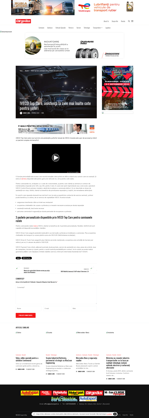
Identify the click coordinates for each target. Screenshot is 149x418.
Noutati (27, 71)
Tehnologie (54, 355)
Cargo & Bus (26, 113)
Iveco (18, 258)
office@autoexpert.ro (51, 404)
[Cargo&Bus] (94, 393)
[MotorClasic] (114, 393)
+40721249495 (70, 404)
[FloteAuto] (60, 393)
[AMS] (46, 393)
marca (35, 226)
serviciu (24, 179)
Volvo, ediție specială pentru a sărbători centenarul (27, 359)
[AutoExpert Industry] (88, 398)
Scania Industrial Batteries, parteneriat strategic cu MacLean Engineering (59, 360)
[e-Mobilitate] (64, 398)
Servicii (26, 98)
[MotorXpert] (76, 393)
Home (21, 71)
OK (115, 414)
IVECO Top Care (27, 258)
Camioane (18, 355)
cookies (109, 414)
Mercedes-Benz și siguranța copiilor (86, 359)
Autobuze (78, 355)
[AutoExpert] (30, 393)
